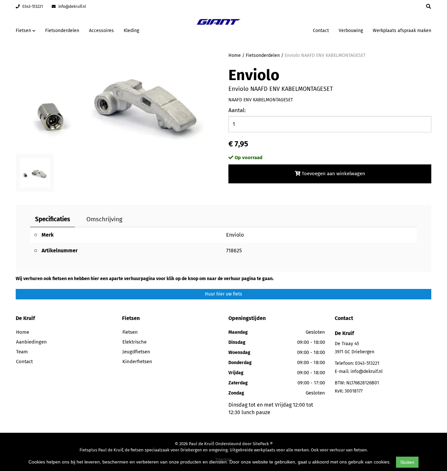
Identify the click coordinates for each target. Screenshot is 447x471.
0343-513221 (32, 6)
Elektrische (134, 342)
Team (22, 352)
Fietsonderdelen (62, 30)
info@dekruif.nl (71, 6)
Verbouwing (351, 30)
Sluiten (407, 462)
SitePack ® (263, 443)
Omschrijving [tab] (104, 219)
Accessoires (101, 30)
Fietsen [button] (24, 30)
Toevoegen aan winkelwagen (332, 174)
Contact (321, 30)
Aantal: (237, 110)
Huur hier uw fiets (223, 294)
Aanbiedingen (287, 29)
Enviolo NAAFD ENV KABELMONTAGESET (325, 55)
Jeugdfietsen (136, 352)
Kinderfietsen (137, 361)
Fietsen (130, 332)
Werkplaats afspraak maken (402, 30)
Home (234, 55)
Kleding (131, 30)
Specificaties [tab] (52, 219)
